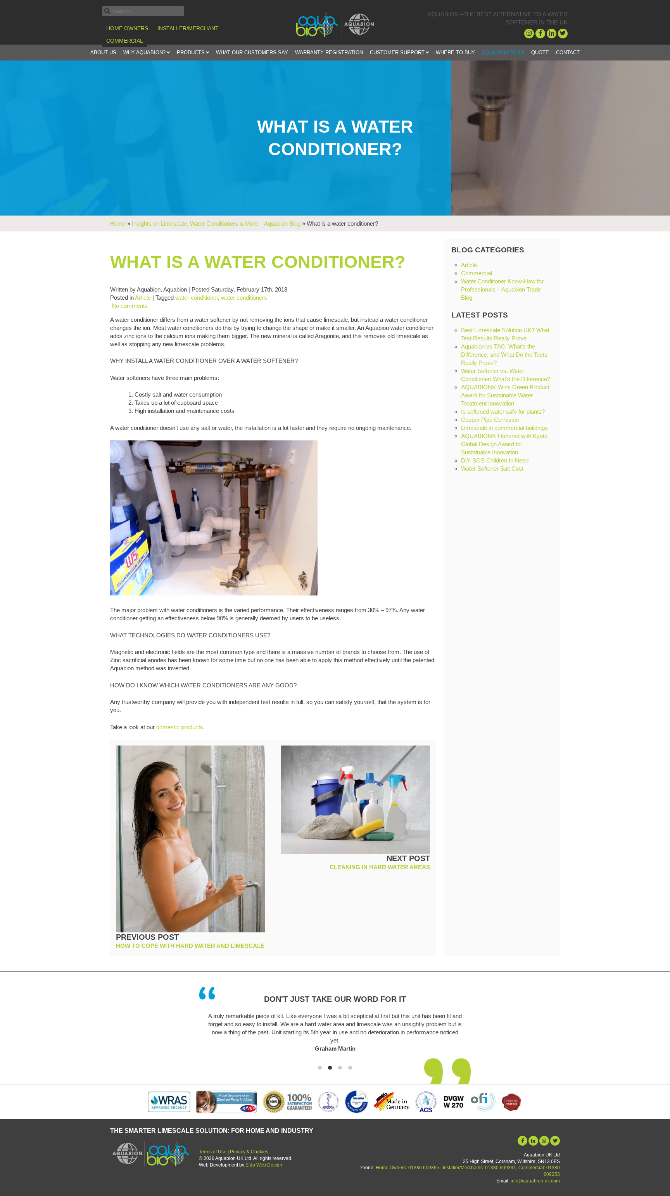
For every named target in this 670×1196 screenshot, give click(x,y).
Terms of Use (212, 1152)
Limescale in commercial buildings (504, 428)
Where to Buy (455, 52)
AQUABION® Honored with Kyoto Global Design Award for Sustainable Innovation (504, 444)
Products (191, 52)
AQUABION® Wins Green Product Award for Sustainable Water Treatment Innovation (505, 395)
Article (143, 297)
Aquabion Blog (503, 52)
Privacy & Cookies (249, 1152)
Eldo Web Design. (264, 1165)
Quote (540, 52)
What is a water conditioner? (257, 262)
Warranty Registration (329, 52)
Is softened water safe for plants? (503, 411)
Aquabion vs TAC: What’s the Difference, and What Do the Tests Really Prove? (504, 354)
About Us (103, 52)
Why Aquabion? (144, 52)
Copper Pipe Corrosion (490, 419)
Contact (568, 52)
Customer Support (397, 52)
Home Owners (127, 28)
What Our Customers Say (252, 52)
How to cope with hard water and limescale (190, 945)
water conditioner (196, 297)
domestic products (179, 727)
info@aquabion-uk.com (535, 1181)
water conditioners (244, 297)
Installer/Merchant (188, 28)
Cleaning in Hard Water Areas (380, 867)
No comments (129, 305)
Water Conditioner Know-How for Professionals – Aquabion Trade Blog (502, 289)
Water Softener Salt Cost (492, 468)
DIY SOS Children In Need (494, 460)
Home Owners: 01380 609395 (407, 1167)
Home (118, 223)
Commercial (124, 41)
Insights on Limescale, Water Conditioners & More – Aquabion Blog (216, 223)
